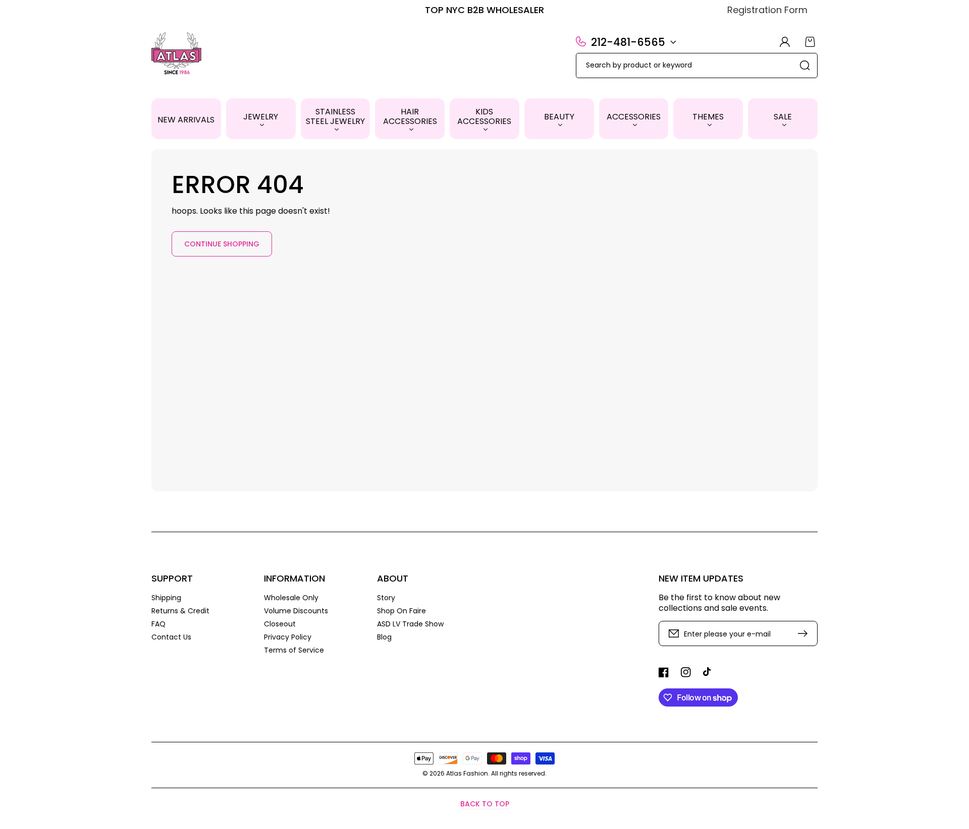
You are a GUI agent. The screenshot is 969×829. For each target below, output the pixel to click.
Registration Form (767, 10)
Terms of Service (294, 650)
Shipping (166, 598)
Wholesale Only (291, 598)
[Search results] (805, 65)
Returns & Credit (180, 611)
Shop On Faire (401, 611)
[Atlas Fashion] (177, 54)
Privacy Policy (287, 637)
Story (386, 598)
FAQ (158, 624)
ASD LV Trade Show (410, 624)
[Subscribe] (805, 633)
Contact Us (171, 637)
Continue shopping (221, 244)
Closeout (280, 624)
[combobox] (697, 65)
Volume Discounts (296, 611)
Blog (384, 637)
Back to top (484, 803)
